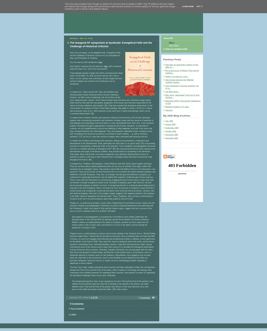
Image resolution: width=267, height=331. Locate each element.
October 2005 (170, 131)
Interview (169, 110)
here (100, 62)
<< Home (72, 314)
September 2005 (172, 128)
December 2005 (171, 138)
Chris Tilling (173, 45)
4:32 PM (94, 297)
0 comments (145, 298)
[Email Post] (153, 298)
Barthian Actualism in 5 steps (177, 107)
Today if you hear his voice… (177, 77)
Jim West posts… (172, 92)
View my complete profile (176, 49)
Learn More (188, 6)
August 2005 (170, 124)
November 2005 (171, 135)
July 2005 (169, 121)
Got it (199, 6)
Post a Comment (77, 309)
